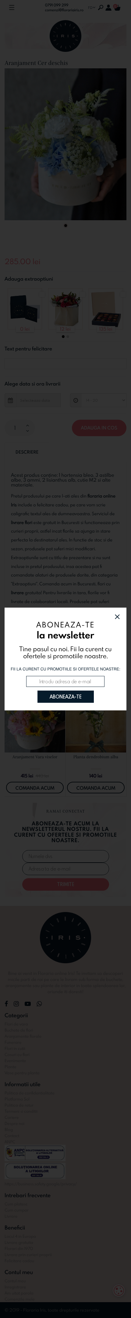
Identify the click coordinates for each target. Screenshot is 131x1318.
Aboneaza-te (66, 697)
